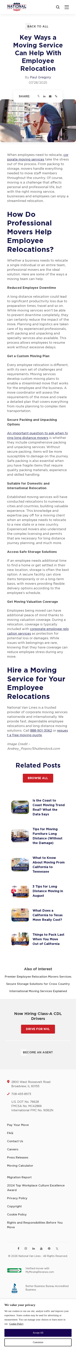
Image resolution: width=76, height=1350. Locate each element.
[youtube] (41, 1248)
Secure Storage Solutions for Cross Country (38, 984)
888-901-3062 (41, 730)
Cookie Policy (16, 1324)
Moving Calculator (20, 1165)
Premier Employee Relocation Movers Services (38, 976)
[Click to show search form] (58, 7)
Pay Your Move (18, 1125)
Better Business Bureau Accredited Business (47, 1288)
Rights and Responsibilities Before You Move (35, 1225)
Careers (12, 1149)
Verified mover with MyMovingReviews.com (39, 1270)
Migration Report (19, 1177)
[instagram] (25, 1248)
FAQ (10, 1133)
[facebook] (18, 1248)
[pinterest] (49, 1248)
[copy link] (56, 96)
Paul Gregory (40, 77)
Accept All (38, 1332)
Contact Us (15, 1141)
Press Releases (17, 1157)
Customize (38, 1342)
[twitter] (57, 1249)
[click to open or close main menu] (67, 7)
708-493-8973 (21, 1094)
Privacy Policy (17, 1198)
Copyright (14, 1206)
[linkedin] (33, 1248)
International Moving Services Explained (38, 991)
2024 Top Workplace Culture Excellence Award (36, 1188)
